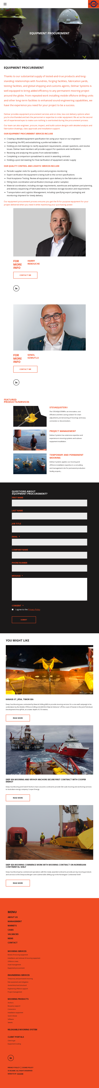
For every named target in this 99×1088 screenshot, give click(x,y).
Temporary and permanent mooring (20, 979)
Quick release (12, 1016)
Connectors (12, 1009)
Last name (17, 510)
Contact (13, 943)
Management (15, 922)
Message (17, 575)
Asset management (14, 965)
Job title (16, 523)
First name (17, 497)
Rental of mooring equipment (18, 955)
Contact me (25, 275)
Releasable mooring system (22, 1030)
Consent (18, 605)
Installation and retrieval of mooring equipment (24, 958)
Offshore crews (13, 961)
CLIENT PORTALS (16, 1037)
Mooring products (18, 999)
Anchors (10, 1003)
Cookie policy (27, 1068)
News (10, 939)
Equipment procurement (16, 968)
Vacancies (13, 934)
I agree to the (27, 609)
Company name (20, 549)
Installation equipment (15, 1013)
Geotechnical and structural (17, 985)
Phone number (19, 562)
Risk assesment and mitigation (18, 982)
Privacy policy (14, 1068)
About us (13, 917)
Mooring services (17, 951)
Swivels (10, 1023)
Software (11, 1019)
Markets (12, 926)
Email (16, 536)
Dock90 (20, 1074)
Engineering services (19, 975)
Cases (11, 930)
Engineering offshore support (18, 989)
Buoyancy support (14, 1006)
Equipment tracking (14, 1044)
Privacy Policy (34, 609)
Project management (15, 992)
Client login (11, 1041)
